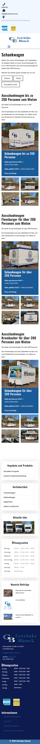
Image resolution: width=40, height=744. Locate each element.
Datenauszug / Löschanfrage (13, 731)
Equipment (8, 502)
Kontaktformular (10, 84)
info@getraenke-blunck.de (10, 14)
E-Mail (18, 78)
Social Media (20, 600)
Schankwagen (9, 493)
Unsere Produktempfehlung (15, 476)
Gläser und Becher (11, 506)
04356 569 (5, 7)
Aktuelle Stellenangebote (12, 717)
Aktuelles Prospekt (11, 471)
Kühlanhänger (9, 497)
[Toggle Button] (11, 46)
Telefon (7, 78)
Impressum (7, 721)
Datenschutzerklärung (11, 726)
